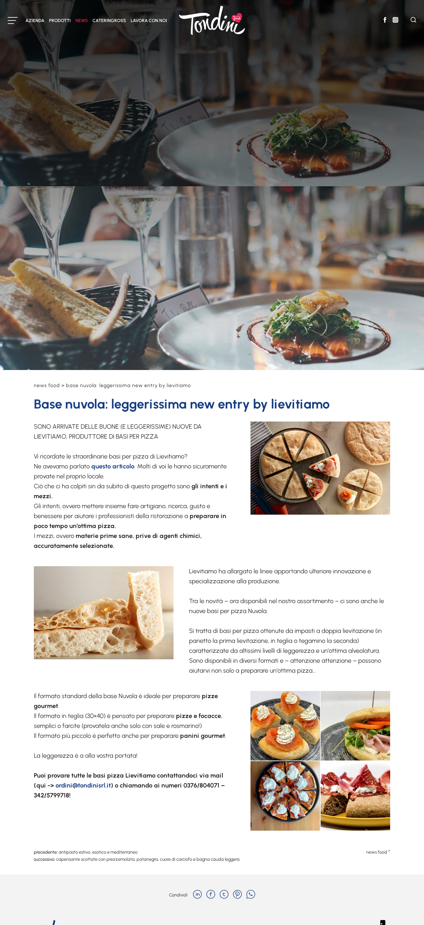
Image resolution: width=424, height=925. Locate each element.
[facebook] (210, 895)
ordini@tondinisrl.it (83, 785)
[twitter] (224, 895)
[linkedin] (197, 895)
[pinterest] (237, 895)
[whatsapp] (250, 895)
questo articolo (112, 466)
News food (47, 385)
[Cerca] (413, 21)
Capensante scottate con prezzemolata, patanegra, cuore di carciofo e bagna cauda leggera (148, 859)
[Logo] (212, 20)
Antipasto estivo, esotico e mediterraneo (98, 852)
